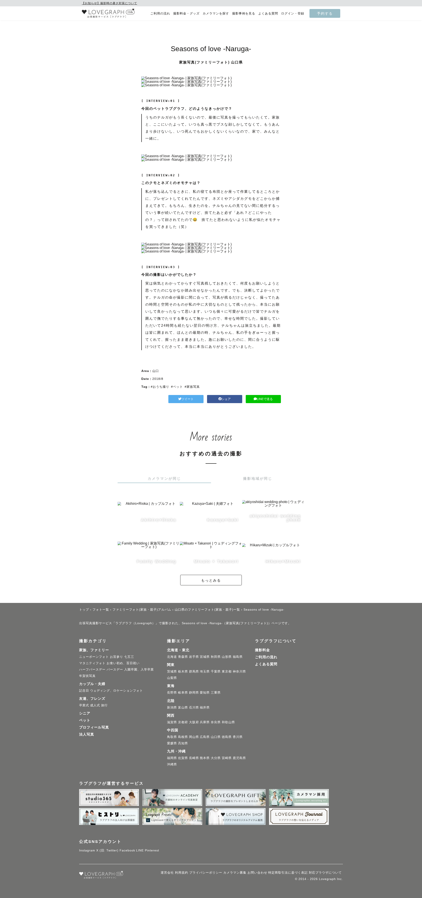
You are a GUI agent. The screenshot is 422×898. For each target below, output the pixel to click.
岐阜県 (183, 692)
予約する (325, 13)
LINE (140, 850)
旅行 (104, 705)
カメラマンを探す (216, 13)
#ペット (177, 386)
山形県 (227, 656)
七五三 (129, 656)
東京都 (227, 671)
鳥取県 (172, 737)
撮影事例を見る (243, 13)
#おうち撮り (160, 386)
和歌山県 (228, 722)
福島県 (238, 656)
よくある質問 (268, 13)
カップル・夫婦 (92, 684)
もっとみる (211, 580)
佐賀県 (183, 758)
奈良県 (216, 722)
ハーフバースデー (92, 669)
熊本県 (205, 758)
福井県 (205, 707)
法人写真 (86, 734)
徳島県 (227, 737)
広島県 (205, 737)
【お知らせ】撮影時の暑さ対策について (109, 3)
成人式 (95, 705)
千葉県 (216, 671)
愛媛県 (172, 743)
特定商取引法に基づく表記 (288, 872)
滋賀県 (172, 722)
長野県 (172, 692)
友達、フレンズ (92, 698)
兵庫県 (205, 722)
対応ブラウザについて (325, 872)
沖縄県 (172, 764)
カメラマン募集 (234, 872)
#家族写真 (192, 386)
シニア (84, 713)
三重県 (216, 692)
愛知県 (205, 692)
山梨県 (172, 678)
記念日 (84, 690)
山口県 (216, 737)
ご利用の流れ (160, 13)
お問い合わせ (257, 872)
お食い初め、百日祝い (123, 663)
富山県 (183, 707)
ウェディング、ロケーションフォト (116, 690)
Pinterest (152, 850)
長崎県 (194, 758)
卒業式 (84, 705)
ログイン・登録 (292, 13)
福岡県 (172, 758)
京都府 (183, 722)
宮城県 (205, 656)
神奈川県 (239, 671)
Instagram (87, 850)
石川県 (194, 707)
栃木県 (183, 671)
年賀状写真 (87, 676)
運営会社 (167, 872)
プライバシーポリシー (205, 872)
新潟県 (172, 707)
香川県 (238, 737)
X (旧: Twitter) (107, 850)
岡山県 (194, 737)
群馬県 (194, 671)
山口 (155, 371)
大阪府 (194, 722)
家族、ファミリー (94, 650)
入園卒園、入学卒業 (139, 669)
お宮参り (116, 656)
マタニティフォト (92, 663)
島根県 (183, 737)
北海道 (172, 656)
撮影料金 (262, 650)
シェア (226, 399)
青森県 (183, 656)
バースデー (115, 669)
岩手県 (194, 656)
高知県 (183, 743)
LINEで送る (265, 399)
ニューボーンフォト (94, 656)
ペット (84, 720)
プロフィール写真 (94, 727)
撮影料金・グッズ (186, 13)
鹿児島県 (239, 758)
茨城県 (172, 671)
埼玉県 (205, 671)
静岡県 (194, 692)
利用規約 (181, 872)
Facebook (127, 850)
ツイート (187, 399)
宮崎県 (227, 758)
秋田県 (216, 656)
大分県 (216, 758)
